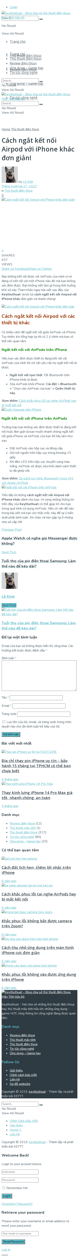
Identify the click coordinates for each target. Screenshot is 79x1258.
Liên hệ (15, 1079)
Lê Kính (28, 182)
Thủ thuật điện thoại (25, 55)
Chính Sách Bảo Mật (24, 1121)
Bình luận (9, 658)
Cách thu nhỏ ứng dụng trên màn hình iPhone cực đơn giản (38, 950)
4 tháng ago (10, 779)
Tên (5, 697)
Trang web (9, 714)
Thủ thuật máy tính (23, 828)
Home (6, 129)
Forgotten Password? (17, 1204)
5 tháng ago (10, 806)
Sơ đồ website (20, 1084)
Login (13, 7)
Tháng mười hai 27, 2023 (19, 186)
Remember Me (17, 1188)
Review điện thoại (23, 63)
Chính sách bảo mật (23, 1075)
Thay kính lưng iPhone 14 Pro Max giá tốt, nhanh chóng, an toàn (37, 795)
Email (7, 706)
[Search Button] (41, 81)
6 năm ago (9, 881)
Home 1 (15, 1130)
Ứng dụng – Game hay (26, 83)
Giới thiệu (16, 1070)
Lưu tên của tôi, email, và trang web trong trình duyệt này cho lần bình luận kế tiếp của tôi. (36, 724)
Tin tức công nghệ (23, 72)
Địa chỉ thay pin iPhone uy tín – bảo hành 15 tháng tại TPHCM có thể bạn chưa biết (36, 765)
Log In (6, 1249)
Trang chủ (18, 41)
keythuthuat (37, 1091)
